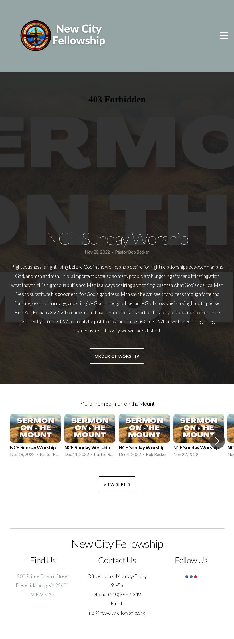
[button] (217, 441)
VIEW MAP (42, 594)
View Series (117, 484)
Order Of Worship (117, 356)
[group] (35, 437)
